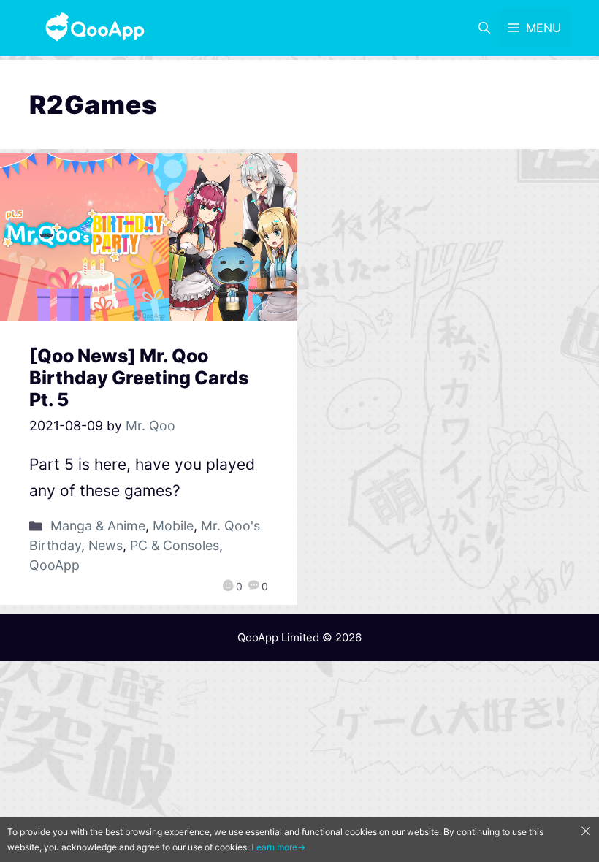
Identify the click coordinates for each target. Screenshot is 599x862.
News (105, 545)
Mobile (173, 525)
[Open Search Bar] (484, 28)
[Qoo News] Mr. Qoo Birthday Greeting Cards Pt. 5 (138, 378)
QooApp (54, 565)
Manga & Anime (97, 525)
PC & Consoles (174, 545)
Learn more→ (278, 847)
